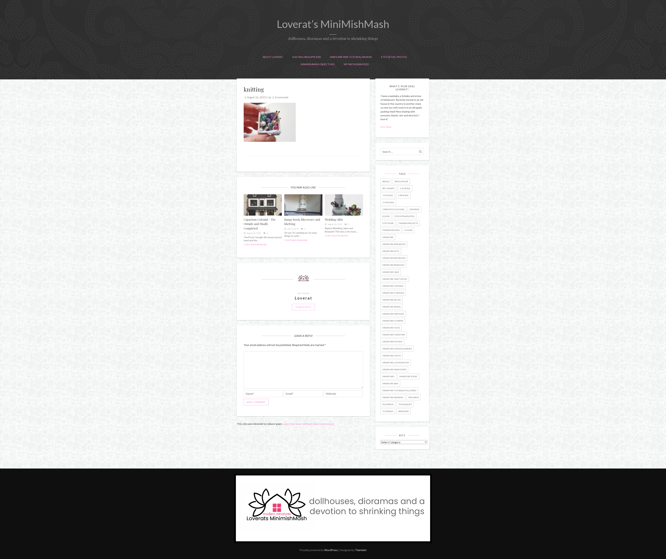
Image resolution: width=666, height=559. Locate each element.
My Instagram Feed (356, 64)
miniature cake (390, 272)
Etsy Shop (386, 126)
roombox (388, 404)
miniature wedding (392, 397)
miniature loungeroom (395, 362)
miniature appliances (394, 244)
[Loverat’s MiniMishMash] (333, 542)
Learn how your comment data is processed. (308, 423)
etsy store (388, 223)
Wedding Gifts (334, 219)
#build (386, 181)
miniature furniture (393, 334)
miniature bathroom (394, 258)
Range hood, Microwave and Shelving (302, 222)
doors (386, 216)
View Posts (303, 307)
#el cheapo (388, 188)
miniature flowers (392, 320)
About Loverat (273, 56)
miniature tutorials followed (399, 390)
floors (408, 230)
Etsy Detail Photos (394, 56)
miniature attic (390, 251)
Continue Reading (255, 244)
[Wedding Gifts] (344, 204)
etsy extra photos (405, 216)
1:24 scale (387, 195)
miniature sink (390, 383)
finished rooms (390, 230)
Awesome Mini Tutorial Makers (351, 56)
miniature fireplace (393, 314)
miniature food (391, 327)
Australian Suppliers (306, 56)
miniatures (388, 376)
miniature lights (391, 355)
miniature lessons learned (397, 348)
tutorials (387, 411)
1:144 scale (388, 202)
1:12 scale (405, 188)
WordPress (331, 550)
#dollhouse (401, 181)
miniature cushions (393, 293)
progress (413, 397)
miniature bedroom (393, 265)
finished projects (408, 223)
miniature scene (408, 376)
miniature (387, 237)
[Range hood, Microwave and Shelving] (303, 204)
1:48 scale (403, 195)
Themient (360, 550)
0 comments (281, 97)
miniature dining (391, 306)
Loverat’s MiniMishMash (333, 24)
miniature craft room (394, 279)
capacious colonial (393, 209)
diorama (414, 209)
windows (403, 411)
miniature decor (391, 299)
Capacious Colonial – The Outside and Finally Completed (260, 224)
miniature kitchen (392, 341)
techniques (405, 404)
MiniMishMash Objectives (318, 64)
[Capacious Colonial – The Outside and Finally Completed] (263, 204)
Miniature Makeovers (394, 369)
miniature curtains (392, 286)
